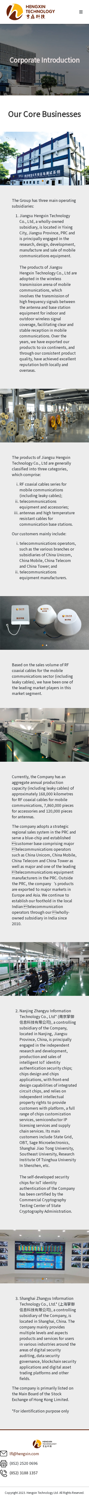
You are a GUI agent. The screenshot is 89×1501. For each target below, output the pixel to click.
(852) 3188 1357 (23, 1472)
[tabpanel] (44, 158)
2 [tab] (46, 181)
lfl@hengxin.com (24, 1453)
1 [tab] (43, 181)
